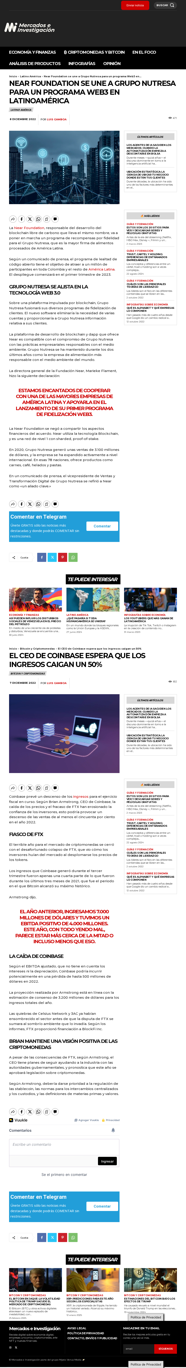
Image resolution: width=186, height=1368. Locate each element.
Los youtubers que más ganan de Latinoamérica (148, 620)
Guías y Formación (140, 224)
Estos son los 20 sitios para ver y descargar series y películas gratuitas (148, 230)
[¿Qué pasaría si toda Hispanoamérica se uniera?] (92, 599)
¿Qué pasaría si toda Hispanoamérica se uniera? (85, 620)
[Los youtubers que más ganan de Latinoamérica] (150, 599)
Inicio (13, 76)
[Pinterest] (62, 557)
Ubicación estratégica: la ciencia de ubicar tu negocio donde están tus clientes (148, 174)
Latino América (30, 76)
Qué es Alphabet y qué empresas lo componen (150, 309)
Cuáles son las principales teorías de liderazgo (146, 286)
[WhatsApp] (73, 557)
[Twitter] (52, 557)
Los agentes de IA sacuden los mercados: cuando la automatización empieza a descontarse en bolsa (149, 149)
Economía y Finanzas (24, 615)
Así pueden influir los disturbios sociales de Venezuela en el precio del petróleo (35, 621)
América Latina (101, 269)
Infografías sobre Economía (147, 304)
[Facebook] (41, 557)
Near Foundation (29, 228)
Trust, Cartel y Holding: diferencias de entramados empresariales (147, 257)
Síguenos (166, 1348)
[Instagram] (10, 1347)
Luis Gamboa (56, 119)
